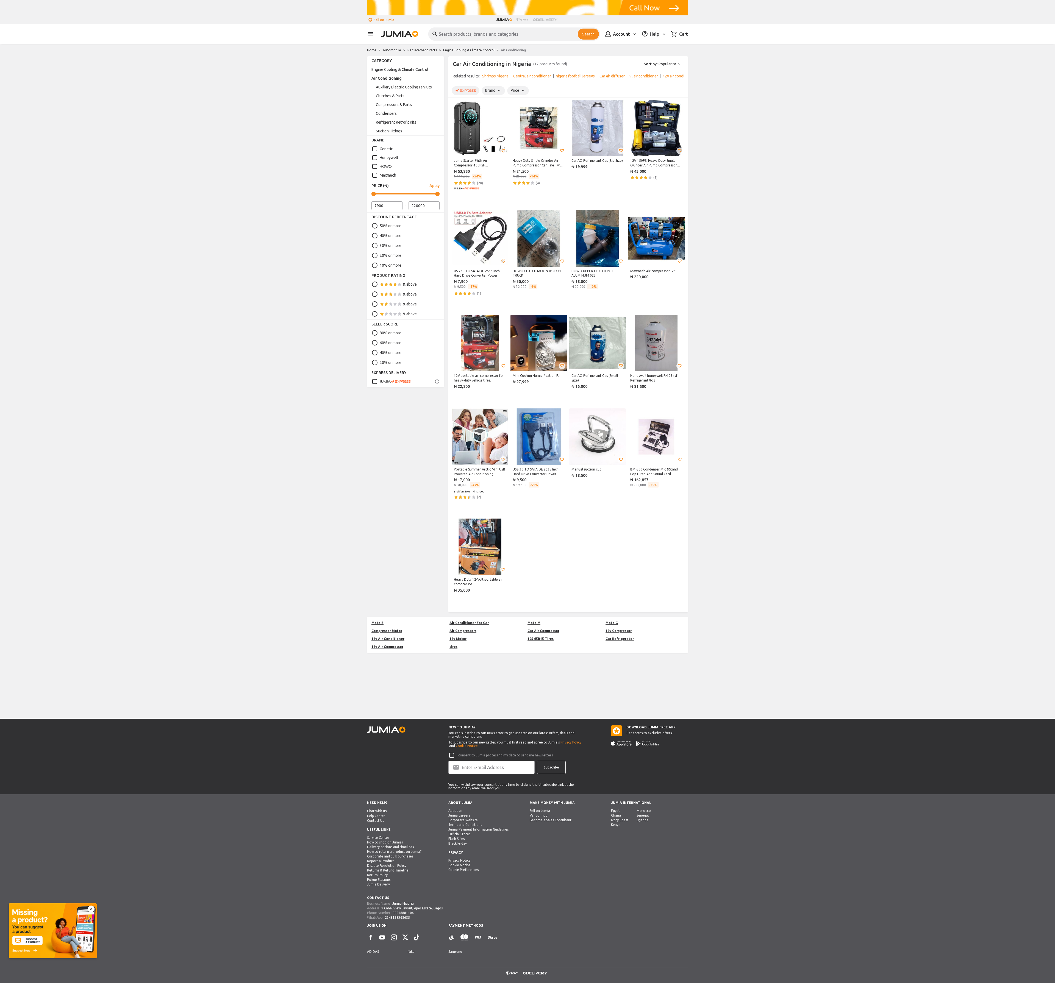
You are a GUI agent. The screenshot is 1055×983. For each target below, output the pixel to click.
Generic (386, 149)
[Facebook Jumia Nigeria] (370, 937)
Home (371, 50)
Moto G (612, 623)
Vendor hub (539, 815)
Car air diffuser (612, 76)
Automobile (392, 50)
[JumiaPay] (522, 19)
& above (410, 284)
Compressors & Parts (394, 104)
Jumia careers (459, 815)
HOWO (386, 166)
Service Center (378, 837)
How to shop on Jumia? (385, 842)
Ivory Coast (619, 820)
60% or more (390, 343)
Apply (434, 185)
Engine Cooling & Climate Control (469, 50)
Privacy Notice (459, 860)
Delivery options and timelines (390, 847)
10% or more (390, 265)
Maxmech (388, 175)
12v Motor (458, 639)
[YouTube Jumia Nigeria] (382, 937)
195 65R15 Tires (541, 639)
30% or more (390, 245)
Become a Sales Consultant (550, 820)
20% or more (390, 255)
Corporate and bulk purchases (390, 856)
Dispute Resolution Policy (386, 865)
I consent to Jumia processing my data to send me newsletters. (505, 755)
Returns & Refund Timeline (388, 870)
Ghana (616, 815)
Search (588, 34)
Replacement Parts (422, 50)
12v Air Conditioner (387, 639)
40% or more (390, 235)
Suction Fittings (389, 131)
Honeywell (389, 157)
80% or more (390, 333)
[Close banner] (91, 908)
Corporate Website (463, 820)
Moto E (377, 623)
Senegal (643, 815)
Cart (683, 34)
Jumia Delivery (378, 884)
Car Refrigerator (620, 639)
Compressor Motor (386, 631)
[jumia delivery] (546, 19)
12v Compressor (619, 631)
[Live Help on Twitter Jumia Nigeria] (405, 937)
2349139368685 (397, 917)
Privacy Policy (570, 742)
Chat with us (377, 811)
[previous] (456, 77)
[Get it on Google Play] (647, 743)
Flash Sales (456, 838)
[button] (503, 150)
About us (455, 810)
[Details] (437, 381)
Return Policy (377, 875)
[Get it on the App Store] (621, 743)
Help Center (376, 816)
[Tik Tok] (417, 937)
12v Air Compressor (387, 646)
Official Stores (459, 834)
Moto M (534, 623)
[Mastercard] (464, 937)
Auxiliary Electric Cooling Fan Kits (404, 87)
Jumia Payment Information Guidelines (478, 829)
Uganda (642, 820)
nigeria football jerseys (575, 76)
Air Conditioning (386, 78)
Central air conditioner (532, 76)
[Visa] (477, 937)
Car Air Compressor (543, 631)
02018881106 (403, 913)
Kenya (615, 824)
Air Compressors (462, 631)
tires (453, 646)
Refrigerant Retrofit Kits (396, 122)
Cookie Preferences (463, 869)
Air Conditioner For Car (469, 623)
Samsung (455, 951)
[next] (680, 77)
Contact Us (375, 820)
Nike (411, 951)
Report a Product (380, 861)
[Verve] (492, 937)
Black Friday (457, 843)
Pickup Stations (378, 879)
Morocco (644, 810)
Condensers (386, 113)
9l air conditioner (643, 76)
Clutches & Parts (390, 96)
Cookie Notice (467, 746)
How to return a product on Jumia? (394, 851)
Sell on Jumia (384, 20)
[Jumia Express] (391, 381)
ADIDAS (373, 951)
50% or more (390, 226)
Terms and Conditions (465, 824)
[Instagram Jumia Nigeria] (393, 937)
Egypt (615, 810)
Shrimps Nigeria (495, 76)
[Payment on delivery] (451, 937)
